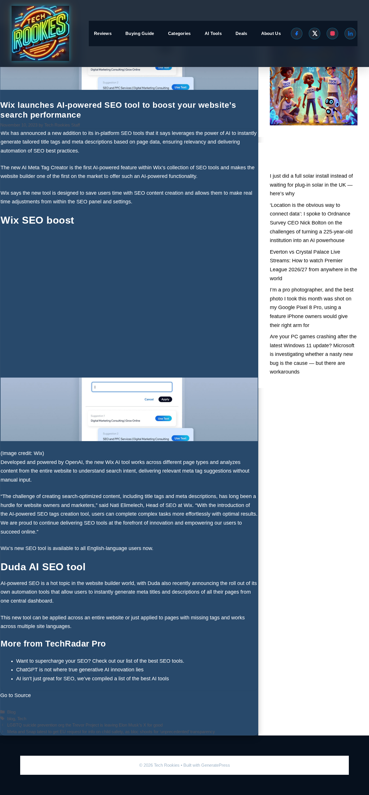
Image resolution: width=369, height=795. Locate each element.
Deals (241, 33)
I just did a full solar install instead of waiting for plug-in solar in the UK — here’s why (311, 184)
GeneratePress (215, 765)
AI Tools (213, 33)
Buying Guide (139, 33)
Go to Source (15, 695)
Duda (154, 583)
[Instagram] (332, 33)
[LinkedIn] (350, 33)
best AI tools (155, 678)
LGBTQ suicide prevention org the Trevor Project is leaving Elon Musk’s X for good (85, 724)
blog (11, 718)
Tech (21, 718)
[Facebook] (296, 33)
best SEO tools (165, 661)
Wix (5, 133)
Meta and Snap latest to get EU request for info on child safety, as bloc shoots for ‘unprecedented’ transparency (111, 731)
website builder (18, 176)
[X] (314, 33)
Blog (11, 711)
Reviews (103, 33)
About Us (271, 33)
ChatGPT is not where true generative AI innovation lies (80, 670)
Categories (179, 33)
